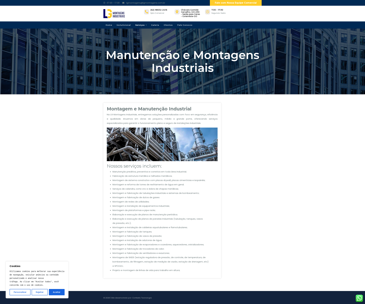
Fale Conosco (184, 25)
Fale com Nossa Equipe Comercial (236, 2)
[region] (37, 279)
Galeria (155, 25)
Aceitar (56, 292)
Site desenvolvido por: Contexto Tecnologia (131, 297)
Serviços (140, 25)
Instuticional (124, 25)
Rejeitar (40, 292)
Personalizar (20, 292)
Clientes (168, 25)
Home (109, 25)
